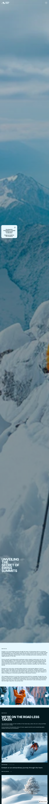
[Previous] (2, 695)
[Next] (46, 695)
